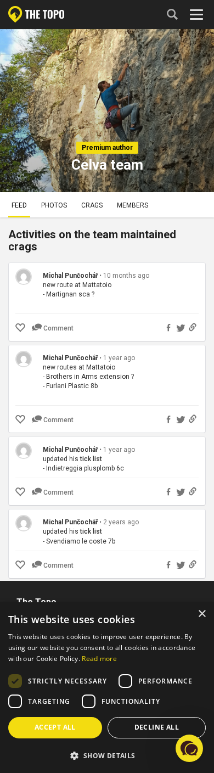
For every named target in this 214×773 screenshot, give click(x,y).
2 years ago (121, 522)
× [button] (202, 614)
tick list (91, 459)
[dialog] (107, 687)
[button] (107, 755)
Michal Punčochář (70, 275)
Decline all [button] (156, 727)
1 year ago (119, 358)
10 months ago (126, 275)
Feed (19, 205)
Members (132, 205)
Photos (54, 205)
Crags (92, 205)
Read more (99, 658)
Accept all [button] (55, 727)
